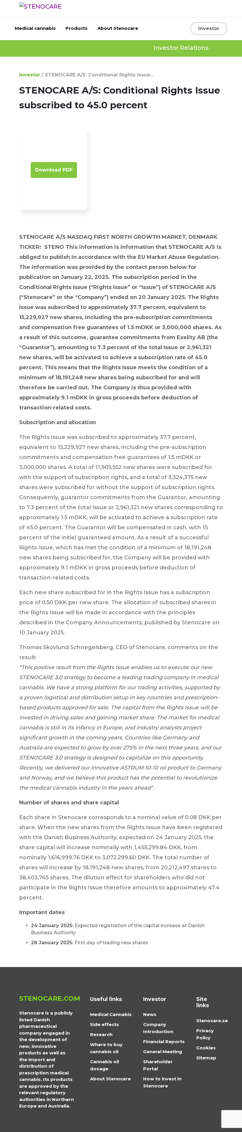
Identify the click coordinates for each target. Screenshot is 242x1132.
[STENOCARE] (40, 6)
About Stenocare (117, 28)
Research (101, 1034)
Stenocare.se (212, 1020)
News (149, 1014)
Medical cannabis (35, 28)
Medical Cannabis (111, 1014)
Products (77, 28)
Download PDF (54, 170)
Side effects (104, 1024)
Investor (208, 28)
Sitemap (206, 1058)
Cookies (206, 1048)
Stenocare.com (49, 998)
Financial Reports (164, 1041)
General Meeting (162, 1051)
